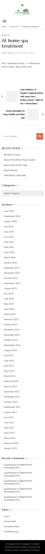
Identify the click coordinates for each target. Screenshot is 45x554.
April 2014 (9, 371)
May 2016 (9, 247)
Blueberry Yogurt (12, 154)
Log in (7, 516)
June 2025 (9, 211)
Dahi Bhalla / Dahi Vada (15, 175)
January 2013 (10, 448)
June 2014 (9, 360)
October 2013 (10, 402)
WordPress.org (11, 531)
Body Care (6, 35)
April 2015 (9, 309)
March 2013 (9, 438)
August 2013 (10, 412)
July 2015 (8, 293)
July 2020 (8, 226)
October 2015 (10, 278)
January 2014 (10, 386)
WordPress (35, 550)
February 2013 (11, 443)
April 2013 (9, 432)
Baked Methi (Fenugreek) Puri (18, 466)
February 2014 (11, 381)
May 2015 (9, 304)
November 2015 (12, 273)
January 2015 (10, 324)
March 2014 (9, 376)
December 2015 (12, 267)
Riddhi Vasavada (8, 53)
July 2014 (8, 355)
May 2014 (9, 365)
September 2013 (12, 407)
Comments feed (11, 526)
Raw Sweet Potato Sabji (15, 165)
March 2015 (9, 314)
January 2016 (10, 262)
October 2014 (10, 340)
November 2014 (12, 335)
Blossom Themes (12, 550)
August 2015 (10, 288)
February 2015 (11, 319)
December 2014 (12, 329)
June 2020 (9, 231)
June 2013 (9, 422)
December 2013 (12, 391)
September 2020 (12, 216)
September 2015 (12, 283)
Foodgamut (25, 544)
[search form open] (22, 5)
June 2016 (9, 242)
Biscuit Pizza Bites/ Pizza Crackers (20, 159)
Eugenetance (10, 464)
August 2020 (10, 221)
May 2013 (9, 427)
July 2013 (8, 417)
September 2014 (12, 345)
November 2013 (12, 396)
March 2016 (9, 257)
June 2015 (9, 298)
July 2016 (8, 237)
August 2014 (10, 350)
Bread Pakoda (10, 170)
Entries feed (10, 521)
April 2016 (9, 252)
